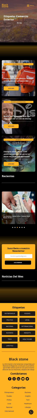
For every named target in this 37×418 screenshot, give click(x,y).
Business (15, 64)
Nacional (21, 64)
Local (9, 404)
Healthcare (28, 404)
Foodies (9, 396)
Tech (27, 400)
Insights (28, 396)
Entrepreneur (9, 392)
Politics (9, 400)
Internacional (21, 102)
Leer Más (11, 88)
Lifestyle (28, 407)
